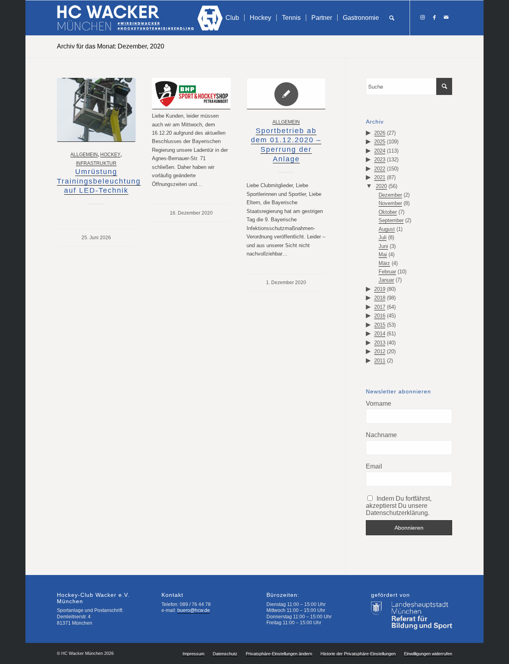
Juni (383, 246)
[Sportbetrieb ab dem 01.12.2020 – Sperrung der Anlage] (286, 93)
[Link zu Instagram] (422, 17)
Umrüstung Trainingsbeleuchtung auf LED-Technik (99, 181)
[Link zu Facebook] (434, 17)
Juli (383, 237)
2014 (379, 334)
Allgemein (84, 154)
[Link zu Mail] (446, 17)
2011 (379, 361)
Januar (386, 280)
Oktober (388, 212)
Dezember (390, 195)
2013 (379, 343)
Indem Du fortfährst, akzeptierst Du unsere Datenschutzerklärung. (399, 505)
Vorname (378, 403)
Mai (383, 254)
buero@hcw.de (193, 610)
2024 (379, 151)
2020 (381, 186)
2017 (379, 307)
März (384, 263)
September (391, 220)
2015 (379, 325)
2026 (379, 133)
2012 (379, 351)
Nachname (381, 435)
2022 (379, 169)
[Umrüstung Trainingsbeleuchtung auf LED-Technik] (96, 110)
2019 (379, 289)
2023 (379, 160)
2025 (379, 142)
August (387, 229)
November (390, 203)
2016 (379, 316)
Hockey (110, 154)
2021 (379, 177)
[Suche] (392, 17)
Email (374, 466)
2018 (379, 298)
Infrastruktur (96, 163)
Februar (387, 272)
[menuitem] (232, 17)
